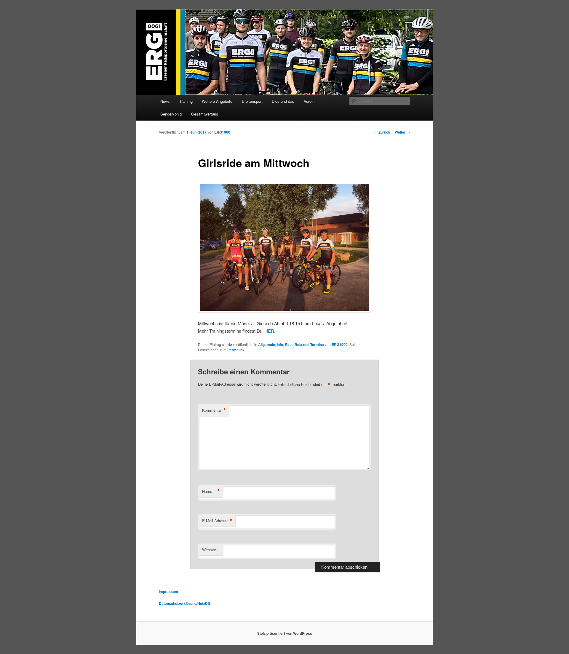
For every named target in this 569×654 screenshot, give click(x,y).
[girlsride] (284, 247)
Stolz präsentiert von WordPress (284, 633)
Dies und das (283, 101)
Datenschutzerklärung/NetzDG (184, 603)
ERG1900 (222, 132)
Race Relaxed (297, 344)
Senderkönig (171, 114)
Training (186, 101)
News (165, 101)
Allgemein (266, 344)
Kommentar (214, 410)
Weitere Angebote (217, 101)
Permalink (235, 349)
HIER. (269, 331)
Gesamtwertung (204, 114)
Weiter (402, 132)
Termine (317, 344)
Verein (309, 101)
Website (209, 549)
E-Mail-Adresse (217, 520)
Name (211, 491)
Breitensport (252, 101)
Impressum (168, 591)
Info (280, 344)
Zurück (382, 132)
